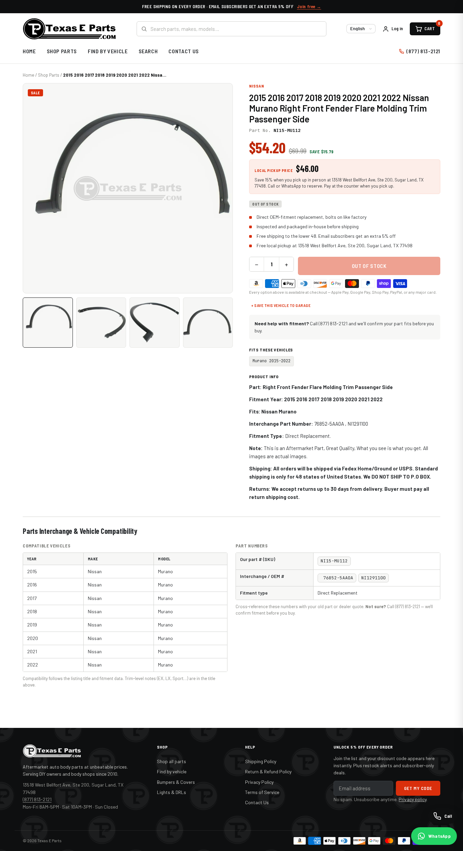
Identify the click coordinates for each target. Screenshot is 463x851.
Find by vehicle (171, 771)
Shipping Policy (260, 761)
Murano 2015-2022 (271, 361)
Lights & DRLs (171, 792)
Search (148, 51)
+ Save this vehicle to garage (280, 305)
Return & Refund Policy (268, 771)
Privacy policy (412, 799)
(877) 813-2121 (423, 51)
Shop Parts (62, 51)
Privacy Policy (259, 782)
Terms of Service (262, 792)
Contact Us (183, 51)
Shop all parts (171, 761)
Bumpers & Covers (176, 782)
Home (29, 51)
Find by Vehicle (108, 51)
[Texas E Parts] (69, 29)
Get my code (418, 788)
